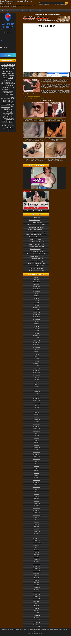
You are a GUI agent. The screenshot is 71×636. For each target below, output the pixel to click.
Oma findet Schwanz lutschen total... (31, 138)
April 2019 (36, 414)
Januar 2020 (36, 393)
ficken (55, 140)
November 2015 (36, 510)
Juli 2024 (36, 277)
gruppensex (6, 94)
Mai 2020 (36, 384)
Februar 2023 (36, 307)
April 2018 (36, 442)
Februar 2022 (36, 335)
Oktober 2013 (36, 568)
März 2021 (36, 361)
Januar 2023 (36, 309)
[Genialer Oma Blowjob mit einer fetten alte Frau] (33, 109)
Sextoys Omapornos (35, 268)
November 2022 (36, 314)
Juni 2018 (36, 438)
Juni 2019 (36, 410)
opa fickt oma (10, 120)
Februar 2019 (36, 419)
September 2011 (36, 626)
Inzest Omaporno (35, 249)
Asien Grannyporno (35, 222)
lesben (12, 101)
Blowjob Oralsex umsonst (35, 224)
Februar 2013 (36, 587)
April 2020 (36, 386)
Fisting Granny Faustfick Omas (35, 234)
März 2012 (36, 612)
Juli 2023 (36, 296)
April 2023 (36, 302)
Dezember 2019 (36, 396)
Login (48, 4)
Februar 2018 (36, 447)
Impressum (31, 633)
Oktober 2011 (36, 624)
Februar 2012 (36, 615)
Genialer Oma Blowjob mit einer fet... (31, 118)
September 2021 (36, 347)
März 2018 (36, 445)
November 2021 (36, 342)
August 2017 (36, 461)
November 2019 (36, 398)
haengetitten (10, 95)
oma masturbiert (8, 113)
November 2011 (36, 622)
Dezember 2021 (36, 340)
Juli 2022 (36, 323)
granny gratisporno (30, 160)
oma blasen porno (5, 107)
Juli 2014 (36, 547)
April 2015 (36, 526)
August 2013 (36, 573)
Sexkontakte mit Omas (20, 10)
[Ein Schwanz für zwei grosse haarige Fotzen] (55, 150)
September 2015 (36, 515)
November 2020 (36, 370)
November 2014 (36, 538)
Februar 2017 (36, 475)
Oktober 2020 (36, 372)
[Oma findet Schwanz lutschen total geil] (33, 130)
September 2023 (36, 291)
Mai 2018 (36, 440)
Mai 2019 (36, 412)
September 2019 (36, 403)
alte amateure (8, 64)
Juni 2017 (36, 466)
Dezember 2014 (36, 536)
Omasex (5, 118)
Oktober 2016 (36, 484)
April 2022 (36, 330)
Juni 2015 (36, 522)
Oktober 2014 (36, 540)
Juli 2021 (36, 351)
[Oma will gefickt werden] (55, 130)
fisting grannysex (6, 83)
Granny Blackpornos (35, 237)
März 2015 (36, 529)
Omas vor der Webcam (37, 10)
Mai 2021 (36, 356)
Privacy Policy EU (38, 633)
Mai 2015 (36, 524)
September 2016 (36, 487)
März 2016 (36, 501)
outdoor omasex (6, 121)
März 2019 (36, 417)
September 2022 (36, 319)
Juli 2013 (36, 575)
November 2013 (36, 566)
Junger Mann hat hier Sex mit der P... (53, 118)
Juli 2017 (36, 463)
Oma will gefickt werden (50, 138)
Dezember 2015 (36, 508)
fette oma (8, 78)
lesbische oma (11, 102)
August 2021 (36, 349)
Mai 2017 (36, 468)
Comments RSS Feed (63, 4)
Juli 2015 (36, 519)
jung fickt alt (9, 99)
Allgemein (36, 217)
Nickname (6, 38)
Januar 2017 (36, 477)
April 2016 (36, 498)
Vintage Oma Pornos (35, 270)
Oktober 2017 (36, 456)
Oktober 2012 (36, 596)
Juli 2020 (36, 379)
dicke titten (35, 120)
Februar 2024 (36, 282)
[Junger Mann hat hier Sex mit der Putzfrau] (55, 109)
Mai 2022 (36, 328)
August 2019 (36, 405)
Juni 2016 (36, 494)
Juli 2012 (36, 603)
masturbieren (6, 104)
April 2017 (36, 470)
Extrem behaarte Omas (35, 229)
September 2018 (36, 431)
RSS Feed (57, 4)
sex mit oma (9, 128)
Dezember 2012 (36, 591)
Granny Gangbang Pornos (35, 241)
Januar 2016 (36, 505)
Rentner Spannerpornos (35, 263)
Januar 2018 (36, 449)
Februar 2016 (36, 503)
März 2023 (36, 305)
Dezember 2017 (36, 452)
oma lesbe (63, 160)
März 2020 (36, 389)
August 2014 (36, 545)
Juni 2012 (36, 605)
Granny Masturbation (35, 244)
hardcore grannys (5, 98)
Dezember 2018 (36, 424)
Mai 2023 (36, 300)
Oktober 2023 (36, 289)
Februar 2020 (36, 391)
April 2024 (36, 279)
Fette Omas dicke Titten (35, 232)
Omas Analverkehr (35, 256)
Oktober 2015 (36, 512)
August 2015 (36, 517)
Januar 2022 (36, 337)
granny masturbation (39, 160)
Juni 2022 (36, 326)
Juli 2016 (36, 491)
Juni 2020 (36, 382)
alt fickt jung (11, 66)
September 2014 (36, 543)
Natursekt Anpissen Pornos (34, 96)
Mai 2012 (36, 608)
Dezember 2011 (36, 619)
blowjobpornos (30, 120)
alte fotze (5, 66)
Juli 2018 (36, 435)
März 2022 (36, 333)
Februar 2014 (36, 559)
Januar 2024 (36, 284)
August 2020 (36, 377)
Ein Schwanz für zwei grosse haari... (53, 158)
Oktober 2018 (36, 428)
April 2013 (36, 582)
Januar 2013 (36, 589)
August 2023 (36, 293)
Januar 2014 (36, 561)
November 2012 (36, 594)
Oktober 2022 (36, 316)
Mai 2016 (36, 496)
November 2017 (36, 454)
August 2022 (36, 321)
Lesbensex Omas (35, 251)
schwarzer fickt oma (9, 122)
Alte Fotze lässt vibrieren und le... (31, 158)
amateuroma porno (34, 98)
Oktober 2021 (36, 344)
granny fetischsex (35, 239)
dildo (3, 75)
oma (58, 140)
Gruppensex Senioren (35, 246)
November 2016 (36, 482)
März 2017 (36, 473)
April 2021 (36, 358)
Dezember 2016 (36, 480)
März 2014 (36, 557)
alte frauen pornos (30, 140)
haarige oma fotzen (57, 160)
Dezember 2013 (36, 564)
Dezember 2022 (36, 312)
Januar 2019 (36, 421)
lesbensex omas (4, 102)
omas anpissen (42, 98)
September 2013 (36, 571)
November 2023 (36, 286)
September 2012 (36, 598)
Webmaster (35, 632)
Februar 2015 (36, 531)
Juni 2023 (36, 298)
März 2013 (36, 585)
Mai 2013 (36, 580)
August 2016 (36, 489)
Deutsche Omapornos (35, 227)
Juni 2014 (36, 550)
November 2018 (36, 426)
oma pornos (58, 120)
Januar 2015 (36, 533)
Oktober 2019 (36, 400)
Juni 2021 (36, 354)
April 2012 (36, 610)
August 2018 (36, 433)
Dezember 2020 (36, 368)
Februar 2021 (36, 363)
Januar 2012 (36, 617)
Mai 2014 (36, 552)
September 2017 (36, 459)
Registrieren (43, 4)
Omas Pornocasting (35, 258)
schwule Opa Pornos (35, 266)
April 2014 (36, 554)
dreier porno (49, 160)
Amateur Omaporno (34, 220)
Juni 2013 (36, 578)
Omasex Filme (6, 10)
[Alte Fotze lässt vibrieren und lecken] (33, 150)
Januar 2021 (36, 365)
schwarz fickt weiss (7, 124)
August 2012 (36, 601)
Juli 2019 (36, 407)
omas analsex (10, 116)
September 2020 (36, 375)
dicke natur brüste (52, 120)
